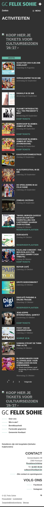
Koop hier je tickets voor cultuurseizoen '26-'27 (22, 41)
